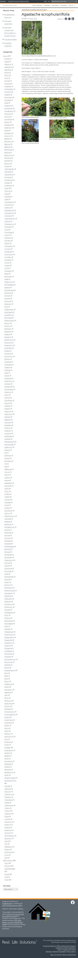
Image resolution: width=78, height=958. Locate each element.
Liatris (6, 488)
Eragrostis (7, 331)
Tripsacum (8, 814)
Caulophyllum (9, 202)
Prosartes (7, 656)
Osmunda (7, 571)
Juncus (6, 472)
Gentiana (7, 384)
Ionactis (7, 458)
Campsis (7, 183)
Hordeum (7, 431)
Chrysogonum (9, 224)
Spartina (7, 753)
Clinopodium (8, 246)
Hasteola (7, 406)
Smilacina (7, 742)
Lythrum (7, 513)
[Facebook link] (66, 19)
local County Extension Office (12, 905)
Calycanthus (8, 174)
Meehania (7, 524)
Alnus (6, 78)
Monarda (7, 544)
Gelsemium (8, 381)
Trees (6, 877)
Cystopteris (8, 271)
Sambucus (8, 701)
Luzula (6, 505)
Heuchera (7, 422)
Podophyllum (9, 632)
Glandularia (8, 400)
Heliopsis (7, 417)
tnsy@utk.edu (7, 903)
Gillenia (7, 398)
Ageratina (7, 70)
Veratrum (7, 825)
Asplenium (8, 128)
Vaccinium (8, 822)
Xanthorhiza (8, 852)
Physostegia (8, 623)
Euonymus (8, 342)
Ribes (6, 676)
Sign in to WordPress (69, 954)
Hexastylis (7, 425)
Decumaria (8, 276)
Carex (6, 188)
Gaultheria (8, 378)
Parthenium (8, 588)
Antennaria (8, 97)
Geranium (7, 392)
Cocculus (7, 249)
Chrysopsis (8, 227)
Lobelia (6, 497)
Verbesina (7, 830)
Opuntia (7, 566)
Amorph (7, 81)
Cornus (6, 263)
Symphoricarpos (10, 778)
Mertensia (7, 533)
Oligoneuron (8, 560)
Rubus (6, 681)
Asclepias (7, 125)
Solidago (7, 747)
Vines (6, 880)
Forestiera (7, 362)
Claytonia (7, 238)
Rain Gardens (55, 5)
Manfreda (7, 519)
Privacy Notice (71, 951)
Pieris (6, 626)
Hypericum (8, 447)
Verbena (7, 827)
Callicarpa (7, 172)
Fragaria (7, 367)
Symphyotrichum (10, 780)
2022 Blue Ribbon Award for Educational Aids (12, 922)
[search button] (76, 1)
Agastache (8, 67)
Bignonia (7, 144)
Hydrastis (7, 439)
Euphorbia (8, 348)
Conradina (8, 257)
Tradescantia (8, 805)
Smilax (6, 745)
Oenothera (8, 557)
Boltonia (7, 152)
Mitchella (7, 541)
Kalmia (6, 475)
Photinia (7, 618)
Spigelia (7, 756)
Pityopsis (7, 629)
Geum (6, 395)
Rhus (6, 673)
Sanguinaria (8, 703)
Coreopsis (7, 260)
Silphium (7, 734)
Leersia (6, 480)
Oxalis (6, 574)
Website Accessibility (59, 951)
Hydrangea (8, 436)
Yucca (6, 855)
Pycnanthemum (10, 659)
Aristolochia (8, 108)
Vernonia (7, 833)
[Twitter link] (69, 19)
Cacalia (6, 166)
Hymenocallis (9, 444)
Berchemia (8, 141)
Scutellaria (8, 723)
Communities (63, 5)
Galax (6, 373)
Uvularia (7, 819)
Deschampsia (9, 290)
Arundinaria (8, 119)
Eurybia (7, 351)
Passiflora (7, 596)
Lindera (7, 494)
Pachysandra (8, 577)
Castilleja (7, 196)
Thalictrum (8, 794)
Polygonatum (9, 637)
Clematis (7, 241)
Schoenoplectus (9, 714)
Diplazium (8, 304)
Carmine (7, 191)
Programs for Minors (69, 949)
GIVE (45, 1)
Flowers (7, 866)
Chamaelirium (9, 213)
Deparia (7, 287)
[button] (3, 1)
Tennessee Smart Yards (9, 5)
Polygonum (8, 643)
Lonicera (7, 499)
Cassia (6, 194)
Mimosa (7, 535)
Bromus (7, 163)
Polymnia (7, 645)
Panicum (7, 585)
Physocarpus (8, 621)
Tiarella (7, 802)
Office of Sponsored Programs (66, 946)
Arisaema (7, 106)
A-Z (49, 1)
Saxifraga (7, 709)
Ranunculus (8, 662)
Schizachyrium (9, 712)
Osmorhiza (8, 568)
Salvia (6, 698)
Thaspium (7, 797)
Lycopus (7, 508)
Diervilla (7, 298)
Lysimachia (8, 510)
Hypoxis (7, 450)
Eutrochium (8, 356)
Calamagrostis (9, 169)
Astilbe (6, 130)
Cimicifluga (8, 232)
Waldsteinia (8, 847)
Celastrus (7, 207)
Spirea (6, 758)
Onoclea (7, 563)
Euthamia (7, 353)
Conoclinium (8, 254)
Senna (6, 728)
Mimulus (7, 538)
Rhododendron (9, 670)
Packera (7, 579)
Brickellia (7, 161)
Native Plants (7, 860)
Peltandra (7, 601)
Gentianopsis (8, 389)
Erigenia (7, 334)
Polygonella (8, 640)
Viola (6, 841)
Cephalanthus (9, 210)
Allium (6, 75)
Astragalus (8, 133)
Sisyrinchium (8, 736)
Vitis (5, 844)
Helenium (7, 411)
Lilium (6, 491)
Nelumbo (7, 549)
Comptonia (8, 252)
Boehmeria (8, 150)
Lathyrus (7, 477)
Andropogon (8, 89)
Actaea (6, 61)
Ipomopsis (8, 461)
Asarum (7, 122)
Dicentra (7, 296)
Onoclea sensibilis (10, 39)
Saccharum (8, 690)
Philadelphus (8, 612)
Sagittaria (7, 692)
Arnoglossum (9, 111)
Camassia (7, 177)
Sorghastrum (8, 750)
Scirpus (6, 717)
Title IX (59, 949)
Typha (6, 816)
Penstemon (8, 604)
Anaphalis (7, 86)
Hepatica (7, 420)
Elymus (7, 323)
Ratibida (7, 665)
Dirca (6, 307)
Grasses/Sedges (9, 869)
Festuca (7, 359)
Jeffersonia (8, 469)
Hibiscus (7, 428)
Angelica (7, 95)
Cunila (6, 268)
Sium (6, 739)
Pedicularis (8, 599)
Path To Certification (38, 5)
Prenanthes (8, 654)
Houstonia (7, 433)
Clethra (6, 243)
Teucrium (7, 791)
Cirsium (7, 235)
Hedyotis (7, 409)
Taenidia (7, 786)
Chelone (7, 221)
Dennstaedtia (9, 285)
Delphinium (8, 282)
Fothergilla (8, 364)
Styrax (6, 775)
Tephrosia (7, 789)
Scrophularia (8, 720)
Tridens (7, 808)
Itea (5, 466)
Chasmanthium (9, 218)
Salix (6, 695)
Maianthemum (9, 516)
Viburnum (7, 838)
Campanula (8, 180)
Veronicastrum (9, 836)
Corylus (7, 265)
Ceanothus (8, 205)
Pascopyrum (8, 593)
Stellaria (7, 767)
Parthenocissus (9, 590)
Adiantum (7, 64)
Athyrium (7, 136)
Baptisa (7, 139)
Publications (47, 5)
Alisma (6, 72)
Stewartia (7, 769)
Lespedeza (8, 483)
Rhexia (6, 668)
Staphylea (7, 764)
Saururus (7, 706)
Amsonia (7, 83)
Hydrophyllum (9, 442)
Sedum (6, 725)
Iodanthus (7, 455)
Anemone (7, 92)
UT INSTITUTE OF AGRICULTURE (18, 1)
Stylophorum (8, 772)
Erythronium (8, 340)
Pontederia (8, 651)
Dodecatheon (9, 309)
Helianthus (8, 414)
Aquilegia (7, 100)
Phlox (6, 615)
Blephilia (7, 147)
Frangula (7, 370)
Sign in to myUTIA (56, 954)
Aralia (6, 103)
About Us (70, 5)
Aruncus (7, 117)
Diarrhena (7, 293)
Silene (6, 731)
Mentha (7, 530)
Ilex (5, 453)
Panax (6, 582)
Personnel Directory (49, 946)
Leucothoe (8, 486)
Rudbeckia (8, 684)
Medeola (7, 522)
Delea (6, 279)
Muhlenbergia (9, 546)
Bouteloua (8, 158)
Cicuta (6, 229)
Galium (6, 375)
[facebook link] (73, 902)
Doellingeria (8, 312)
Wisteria (7, 849)
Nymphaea (8, 555)
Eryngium (7, 337)
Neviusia (7, 552)
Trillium (7, 811)
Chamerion (8, 216)
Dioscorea (7, 301)
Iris (5, 464)
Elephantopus (9, 320)
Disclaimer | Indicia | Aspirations (66, 948)
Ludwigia (7, 502)
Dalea (6, 274)
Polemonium (8, 634)
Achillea (7, 59)
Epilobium (8, 329)
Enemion (7, 326)
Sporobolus (8, 761)
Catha (6, 199)
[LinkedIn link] (73, 19)
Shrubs (6, 874)
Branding (49, 951)
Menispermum (9, 527)
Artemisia (7, 114)
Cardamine (8, 185)
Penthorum (8, 607)
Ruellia (6, 687)
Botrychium (8, 155)
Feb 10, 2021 (33, 18)
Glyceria (7, 403)
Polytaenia (8, 648)
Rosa (6, 679)
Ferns (6, 863)
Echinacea (8, 318)
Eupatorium (8, 345)
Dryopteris (8, 315)
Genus (5, 56)
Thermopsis (8, 800)
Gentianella (8, 387)
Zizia (6, 858)
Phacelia (7, 610)
